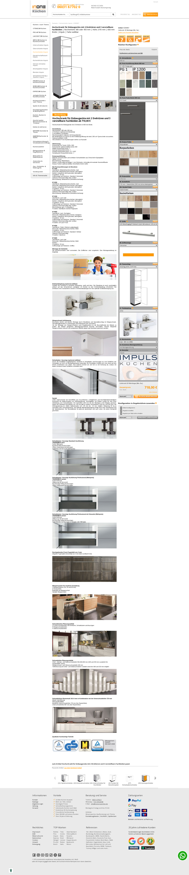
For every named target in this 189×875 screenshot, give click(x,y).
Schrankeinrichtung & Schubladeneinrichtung (41, 142)
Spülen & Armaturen (40, 106)
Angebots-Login (37, 804)
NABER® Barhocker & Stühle (40, 136)
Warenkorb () (152, 14)
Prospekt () (125, 14)
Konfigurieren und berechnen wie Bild (131, 53)
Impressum (36, 832)
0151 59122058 (98, 802)
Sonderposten (38, 172)
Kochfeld (103, 816)
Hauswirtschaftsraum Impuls (40, 56)
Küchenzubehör (38, 147)
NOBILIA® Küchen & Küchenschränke (40, 86)
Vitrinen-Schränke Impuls (39, 64)
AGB (33, 834)
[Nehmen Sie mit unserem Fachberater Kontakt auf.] (138, 38)
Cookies (35, 840)
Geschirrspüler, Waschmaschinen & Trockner (40, 121)
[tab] (40, 24)
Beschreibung (60, 115)
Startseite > (55, 23)
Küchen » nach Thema (41, 25)
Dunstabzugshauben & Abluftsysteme (40, 110)
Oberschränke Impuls (40, 48)
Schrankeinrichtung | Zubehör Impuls (40, 76)
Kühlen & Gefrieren (40, 127)
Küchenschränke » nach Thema (39, 101)
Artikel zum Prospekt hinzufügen (128, 32)
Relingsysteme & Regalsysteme (39, 151)
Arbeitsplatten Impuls (40, 68)
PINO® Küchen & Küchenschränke (39, 81)
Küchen (39, 9)
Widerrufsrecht (37, 836)
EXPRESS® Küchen (39, 91)
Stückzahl (123, 396)
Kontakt (156, 2)
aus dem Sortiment (73, 768)
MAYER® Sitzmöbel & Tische (40, 131)
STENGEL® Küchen (39, 28)
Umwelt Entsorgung (36, 843)
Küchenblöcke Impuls (40, 60)
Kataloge (35, 802)
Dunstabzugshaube (92, 816)
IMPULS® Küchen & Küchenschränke (40, 40)
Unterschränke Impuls (40, 45)
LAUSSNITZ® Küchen (40, 36)
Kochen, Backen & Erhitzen (39, 115)
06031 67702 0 (96, 800)
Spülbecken (112, 816)
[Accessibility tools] (10, 870)
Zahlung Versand (35, 807)
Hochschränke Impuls (40, 52)
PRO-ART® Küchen (39, 32)
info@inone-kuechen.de (99, 804)
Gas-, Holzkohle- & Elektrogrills (39, 167)
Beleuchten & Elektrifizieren (38, 156)
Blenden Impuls (38, 72)
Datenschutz (36, 838)
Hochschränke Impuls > (66, 23)
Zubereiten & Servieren (37, 161)
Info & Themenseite (40, 175)
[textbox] (90, 14)
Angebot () (136, 14)
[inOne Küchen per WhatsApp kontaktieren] (182, 856)
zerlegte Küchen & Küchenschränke (39, 96)
